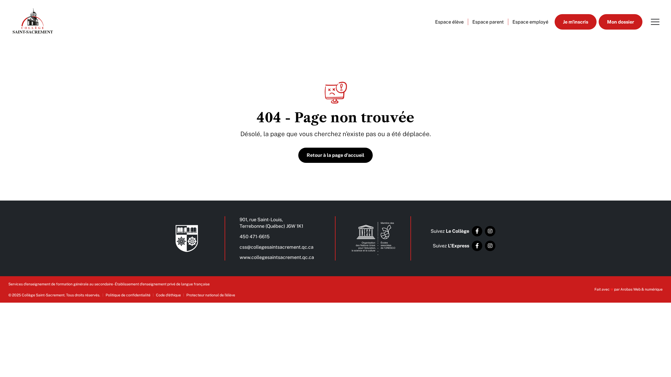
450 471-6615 (255, 236)
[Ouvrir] (655, 22)
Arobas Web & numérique (641, 289)
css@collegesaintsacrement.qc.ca (276, 247)
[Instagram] (490, 231)
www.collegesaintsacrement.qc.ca (277, 257)
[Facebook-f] (477, 231)
